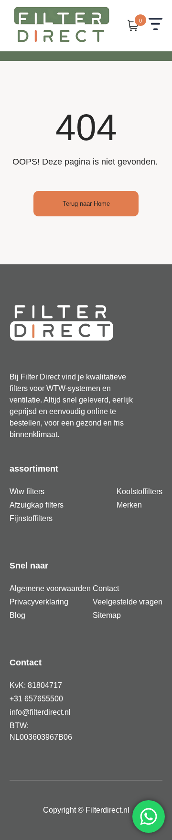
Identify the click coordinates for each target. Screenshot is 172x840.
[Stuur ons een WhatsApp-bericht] (148, 816)
